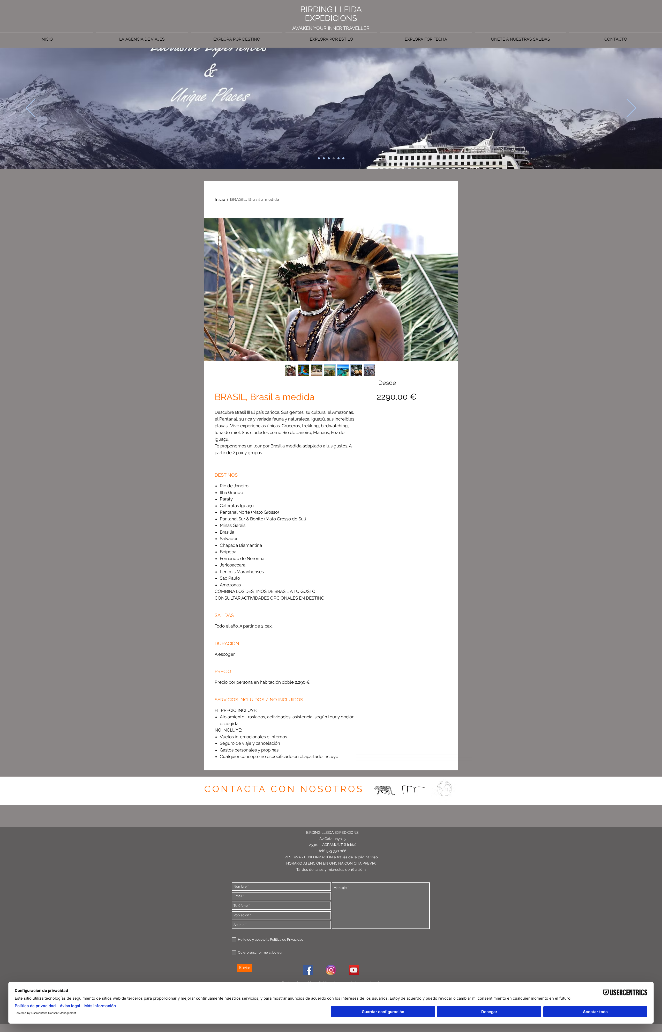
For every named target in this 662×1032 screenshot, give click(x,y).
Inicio (220, 199)
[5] (338, 158)
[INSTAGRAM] (331, 970)
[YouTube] (354, 970)
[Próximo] (631, 108)
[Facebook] (308, 970)
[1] (319, 158)
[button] (615, 39)
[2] (324, 158)
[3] (329, 158)
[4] (334, 158)
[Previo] (30, 108)
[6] (343, 158)
